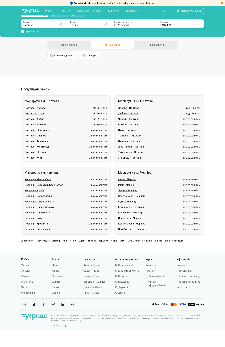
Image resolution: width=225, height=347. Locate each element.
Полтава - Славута (35, 135)
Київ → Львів (91, 292)
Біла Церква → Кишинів (140, 241)
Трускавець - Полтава (131, 152)
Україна (92, 241)
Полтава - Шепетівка (37, 130)
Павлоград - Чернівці (130, 218)
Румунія (25, 276)
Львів (55, 287)
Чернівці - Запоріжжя (37, 229)
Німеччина (27, 281)
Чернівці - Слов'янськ (37, 212)
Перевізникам (185, 270)
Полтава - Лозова (35, 108)
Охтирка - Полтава (129, 141)
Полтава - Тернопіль (37, 141)
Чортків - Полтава (128, 119)
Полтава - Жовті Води (37, 146)
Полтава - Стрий (34, 113)
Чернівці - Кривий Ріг (37, 223)
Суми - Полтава (127, 130)
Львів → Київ (91, 276)
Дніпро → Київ (162, 241)
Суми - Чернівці (127, 201)
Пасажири (164, 22)
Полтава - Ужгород (36, 124)
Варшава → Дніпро (94, 281)
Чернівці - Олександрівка (39, 207)
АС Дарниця (121, 287)
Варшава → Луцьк (108, 241)
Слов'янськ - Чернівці (131, 229)
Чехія (24, 287)
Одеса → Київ (91, 270)
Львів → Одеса (78, 241)
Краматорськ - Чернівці (132, 223)
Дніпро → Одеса (92, 287)
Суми (122, 241)
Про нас (65, 10)
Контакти (113, 10)
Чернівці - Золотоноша (38, 196)
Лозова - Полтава (128, 108)
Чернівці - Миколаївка (38, 179)
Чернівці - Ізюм (34, 218)
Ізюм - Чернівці (127, 185)
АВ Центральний (123, 265)
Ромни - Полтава (128, 124)
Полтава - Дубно (34, 119)
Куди (72, 22)
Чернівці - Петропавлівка (39, 201)
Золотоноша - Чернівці (131, 196)
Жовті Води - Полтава (131, 146)
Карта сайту (183, 287)
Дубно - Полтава (128, 113)
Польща (25, 270)
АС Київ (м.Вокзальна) (127, 270)
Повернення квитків (89, 10)
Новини (49, 10)
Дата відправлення (123, 22)
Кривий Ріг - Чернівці (130, 212)
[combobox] (180, 23)
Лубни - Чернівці (127, 190)
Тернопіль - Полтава (130, 135)
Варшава (57, 276)
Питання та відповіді (188, 276)
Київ (65, 241)
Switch (119, 3)
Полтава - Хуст (33, 157)
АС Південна (121, 281)
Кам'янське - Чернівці (131, 207)
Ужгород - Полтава (129, 157)
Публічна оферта (155, 276)
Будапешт (177, 241)
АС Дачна (119, 292)
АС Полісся (120, 276)
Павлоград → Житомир (48, 241)
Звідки (26, 22)
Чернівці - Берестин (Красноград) (44, 185)
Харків (56, 292)
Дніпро (56, 281)
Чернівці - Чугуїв (34, 190)
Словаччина (27, 241)
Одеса (55, 270)
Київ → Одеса (91, 265)
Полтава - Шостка (35, 152)
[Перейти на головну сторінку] (30, 11)
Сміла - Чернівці (127, 179)
